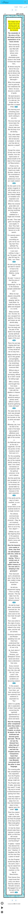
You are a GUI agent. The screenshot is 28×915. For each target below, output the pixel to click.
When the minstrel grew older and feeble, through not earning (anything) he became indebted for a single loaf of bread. (14, 210)
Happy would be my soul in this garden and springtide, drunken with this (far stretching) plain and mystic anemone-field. (14, 360)
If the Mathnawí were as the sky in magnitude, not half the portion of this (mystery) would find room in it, (14, 446)
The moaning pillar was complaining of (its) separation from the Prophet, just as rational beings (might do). (14, 774)
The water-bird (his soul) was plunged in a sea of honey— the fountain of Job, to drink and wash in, (14, 416)
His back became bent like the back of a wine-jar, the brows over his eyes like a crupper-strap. (14, 101)
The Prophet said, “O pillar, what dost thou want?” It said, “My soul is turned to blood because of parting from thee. (14, 788)
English (16, 7)
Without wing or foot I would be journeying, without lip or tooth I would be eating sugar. (14, 374)
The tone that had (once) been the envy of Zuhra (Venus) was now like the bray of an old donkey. (14, 126)
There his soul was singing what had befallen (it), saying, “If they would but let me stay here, (14, 347)
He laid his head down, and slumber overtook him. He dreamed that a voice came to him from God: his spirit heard (14, 611)
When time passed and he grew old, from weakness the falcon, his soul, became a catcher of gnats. (14, 87)
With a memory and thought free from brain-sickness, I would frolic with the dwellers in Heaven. (14, 386)
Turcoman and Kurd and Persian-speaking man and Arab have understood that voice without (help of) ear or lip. (14, 640)
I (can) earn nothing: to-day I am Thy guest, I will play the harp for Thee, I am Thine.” (14, 255)
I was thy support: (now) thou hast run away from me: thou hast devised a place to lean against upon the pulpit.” (14, 802)
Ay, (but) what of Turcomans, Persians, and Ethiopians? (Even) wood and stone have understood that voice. (14, 656)
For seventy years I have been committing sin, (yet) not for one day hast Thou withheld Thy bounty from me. (14, 241)
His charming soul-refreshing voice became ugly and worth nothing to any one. (14, 113)
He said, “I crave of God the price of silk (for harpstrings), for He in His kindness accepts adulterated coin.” (14, 284)
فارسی (25, 7)
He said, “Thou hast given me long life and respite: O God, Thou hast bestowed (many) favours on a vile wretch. (14, 225)
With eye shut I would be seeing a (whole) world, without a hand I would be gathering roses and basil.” (14, 400)
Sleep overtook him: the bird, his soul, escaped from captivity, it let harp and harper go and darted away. (14, 316)
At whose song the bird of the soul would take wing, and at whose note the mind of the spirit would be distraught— (14, 72)
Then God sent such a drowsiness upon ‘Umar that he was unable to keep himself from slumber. (14, 579)
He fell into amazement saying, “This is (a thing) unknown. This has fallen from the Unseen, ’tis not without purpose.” (14, 593)
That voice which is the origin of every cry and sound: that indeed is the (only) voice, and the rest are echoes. (14, 626)
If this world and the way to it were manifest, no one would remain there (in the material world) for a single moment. (14, 504)
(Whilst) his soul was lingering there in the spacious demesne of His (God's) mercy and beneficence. (14, 536)
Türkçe (20, 7)
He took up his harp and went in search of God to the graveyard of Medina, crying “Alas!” (14, 269)
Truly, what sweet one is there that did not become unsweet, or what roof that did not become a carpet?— (14, 140)
